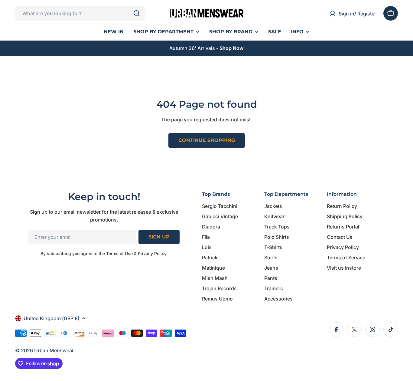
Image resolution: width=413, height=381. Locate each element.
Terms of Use (119, 253)
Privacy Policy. (152, 253)
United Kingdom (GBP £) (52, 318)
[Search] (136, 13)
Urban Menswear (53, 350)
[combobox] (80, 13)
